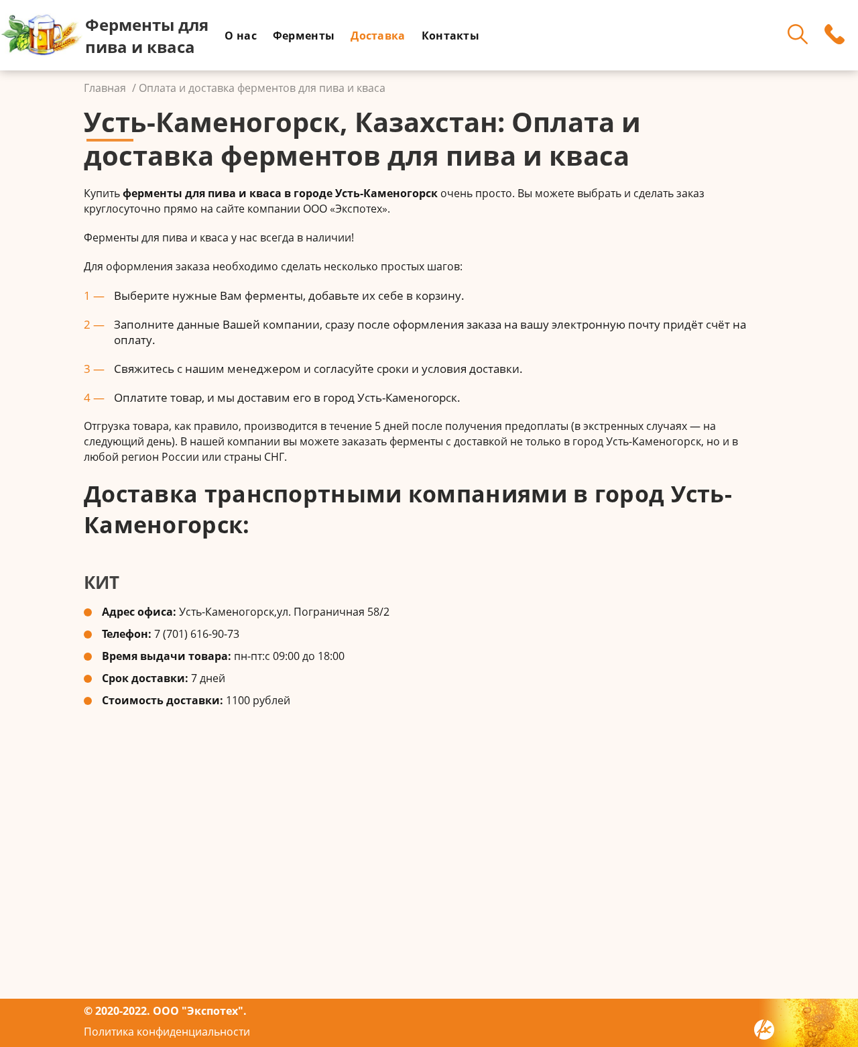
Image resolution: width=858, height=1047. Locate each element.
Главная (105, 87)
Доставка (378, 35)
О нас (241, 35)
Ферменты (303, 35)
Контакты (450, 35)
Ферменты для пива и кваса (146, 35)
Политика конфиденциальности (167, 1031)
